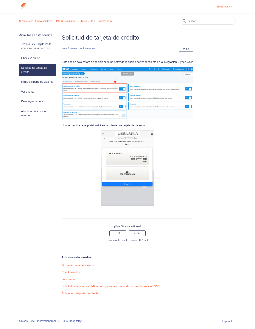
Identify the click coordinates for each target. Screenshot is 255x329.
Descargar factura (32, 101)
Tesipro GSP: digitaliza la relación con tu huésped (36, 46)
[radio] (117, 233)
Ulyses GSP (86, 21)
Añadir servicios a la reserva (33, 113)
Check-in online (30, 58)
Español (227, 321)
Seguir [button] (186, 48)
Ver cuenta (27, 91)
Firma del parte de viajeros (37, 81)
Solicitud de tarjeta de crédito (34, 70)
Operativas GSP (106, 21)
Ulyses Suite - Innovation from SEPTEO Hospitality (47, 21)
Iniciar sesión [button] (224, 6)
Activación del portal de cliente (80, 293)
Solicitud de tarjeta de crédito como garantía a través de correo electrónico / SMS (111, 286)
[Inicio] (23, 8)
